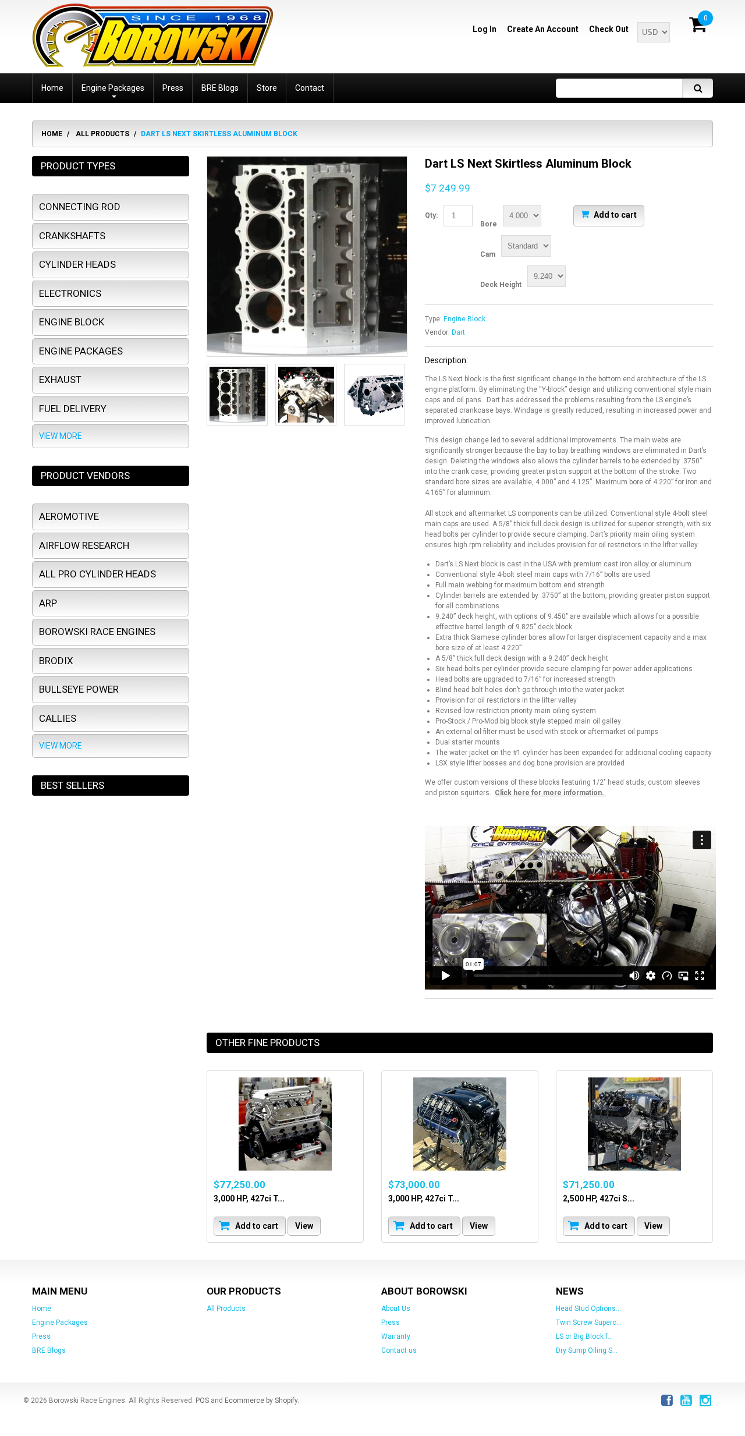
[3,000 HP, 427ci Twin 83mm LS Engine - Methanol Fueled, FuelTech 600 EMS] (285, 1124)
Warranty (395, 1336)
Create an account (543, 29)
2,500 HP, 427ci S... (598, 1198)
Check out (609, 29)
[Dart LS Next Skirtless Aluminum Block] (307, 256)
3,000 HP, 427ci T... (249, 1198)
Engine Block (464, 319)
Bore (488, 224)
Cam (487, 254)
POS (202, 1400)
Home (51, 134)
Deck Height (501, 285)
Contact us (399, 1350)
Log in (484, 29)
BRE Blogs (49, 1350)
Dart (458, 332)
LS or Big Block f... (584, 1336)
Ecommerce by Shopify (261, 1400)
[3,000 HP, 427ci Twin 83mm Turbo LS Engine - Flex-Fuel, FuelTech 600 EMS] (459, 1124)
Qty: (431, 215)
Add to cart (614, 214)
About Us (395, 1308)
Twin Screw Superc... (589, 1322)
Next (393, 394)
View (304, 1225)
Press (41, 1336)
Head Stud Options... (588, 1308)
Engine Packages (60, 1322)
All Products (102, 134)
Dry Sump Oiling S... (587, 1350)
